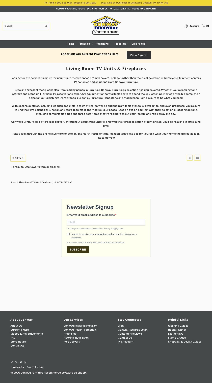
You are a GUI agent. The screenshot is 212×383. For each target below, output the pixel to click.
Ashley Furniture (92, 97)
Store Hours (18, 341)
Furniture (102, 43)
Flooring (120, 43)
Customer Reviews (130, 333)
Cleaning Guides (178, 325)
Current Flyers (19, 329)
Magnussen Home (135, 97)
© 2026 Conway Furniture (26, 372)
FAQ (12, 337)
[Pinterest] (21, 362)
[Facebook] (12, 362)
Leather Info (175, 333)
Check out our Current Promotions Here (89, 54)
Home (71, 43)
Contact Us (17, 345)
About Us (16, 325)
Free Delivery (71, 341)
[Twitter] (16, 362)
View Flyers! (139, 55)
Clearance (138, 43)
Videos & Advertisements (26, 333)
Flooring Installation (76, 337)
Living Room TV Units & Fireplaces (35, 182)
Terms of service (35, 367)
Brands (85, 43)
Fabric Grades (177, 337)
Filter (18, 158)
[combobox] (26, 26)
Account (194, 26)
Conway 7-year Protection (79, 329)
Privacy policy (17, 367)
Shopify (82, 372)
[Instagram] (25, 362)
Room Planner (177, 329)
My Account (125, 341)
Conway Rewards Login (133, 329)
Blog (121, 325)
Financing (69, 333)
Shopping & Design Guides (185, 341)
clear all (55, 166)
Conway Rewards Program (80, 325)
